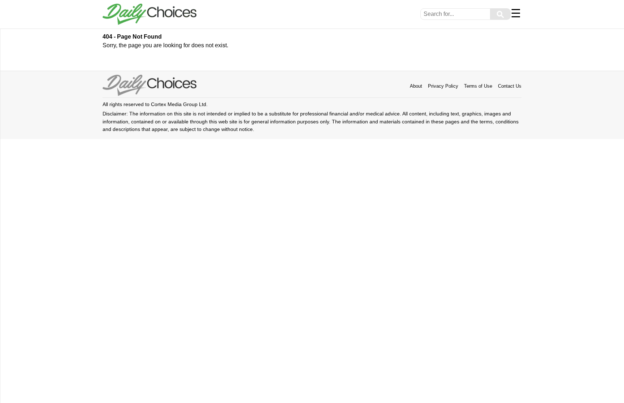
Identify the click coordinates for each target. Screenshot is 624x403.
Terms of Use (478, 86)
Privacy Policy (443, 86)
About (416, 86)
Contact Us (509, 86)
